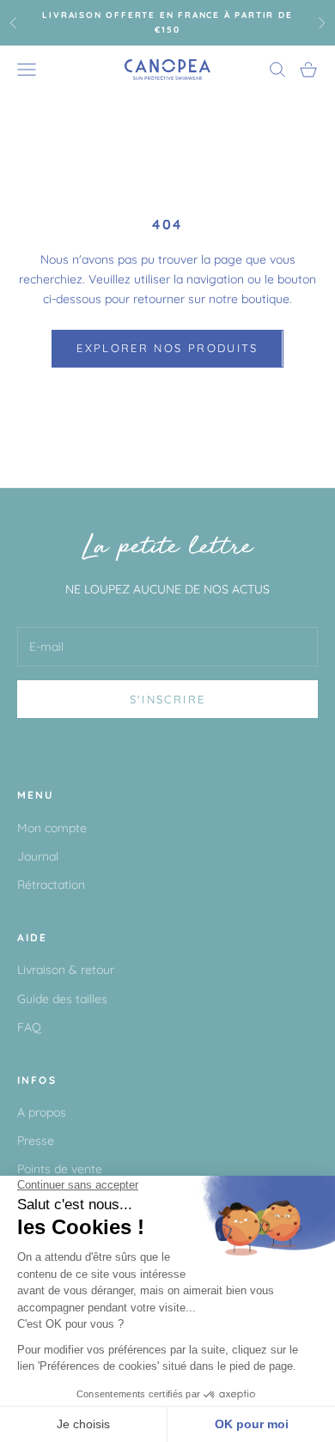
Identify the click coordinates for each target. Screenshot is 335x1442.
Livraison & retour (65, 969)
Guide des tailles (62, 999)
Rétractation (51, 884)
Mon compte (52, 828)
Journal (37, 856)
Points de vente (59, 1169)
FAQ (29, 1027)
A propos (41, 1112)
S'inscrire (167, 699)
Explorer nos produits (167, 348)
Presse (35, 1140)
